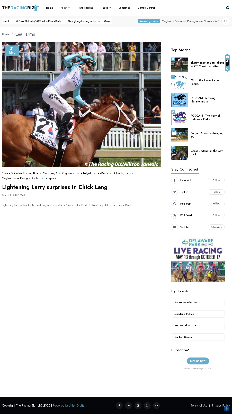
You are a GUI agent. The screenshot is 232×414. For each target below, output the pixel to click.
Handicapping (85, 7)
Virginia (208, 21)
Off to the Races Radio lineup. (205, 82)
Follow (216, 180)
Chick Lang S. (50, 173)
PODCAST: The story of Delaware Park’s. (205, 117)
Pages (104, 7)
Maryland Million (184, 314)
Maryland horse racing (15, 178)
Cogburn (67, 173)
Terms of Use (199, 405)
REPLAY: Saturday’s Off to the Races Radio (34, 21)
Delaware (180, 21)
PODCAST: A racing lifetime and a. (203, 100)
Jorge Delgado (84, 173)
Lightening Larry (122, 173)
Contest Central (146, 7)
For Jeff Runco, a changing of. (207, 135)
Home (49, 7)
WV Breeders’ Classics (187, 325)
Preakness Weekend (186, 302)
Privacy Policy (221, 405)
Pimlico (36, 178)
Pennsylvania (194, 21)
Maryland (167, 21)
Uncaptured (51, 178)
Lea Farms (25, 34)
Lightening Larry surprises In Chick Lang (55, 187)
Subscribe (216, 227)
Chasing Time (30, 173)
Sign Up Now (198, 361)
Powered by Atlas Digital (69, 405)
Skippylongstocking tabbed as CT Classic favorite (90, 21)
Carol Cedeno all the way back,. (207, 152)
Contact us (124, 7)
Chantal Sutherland (12, 173)
